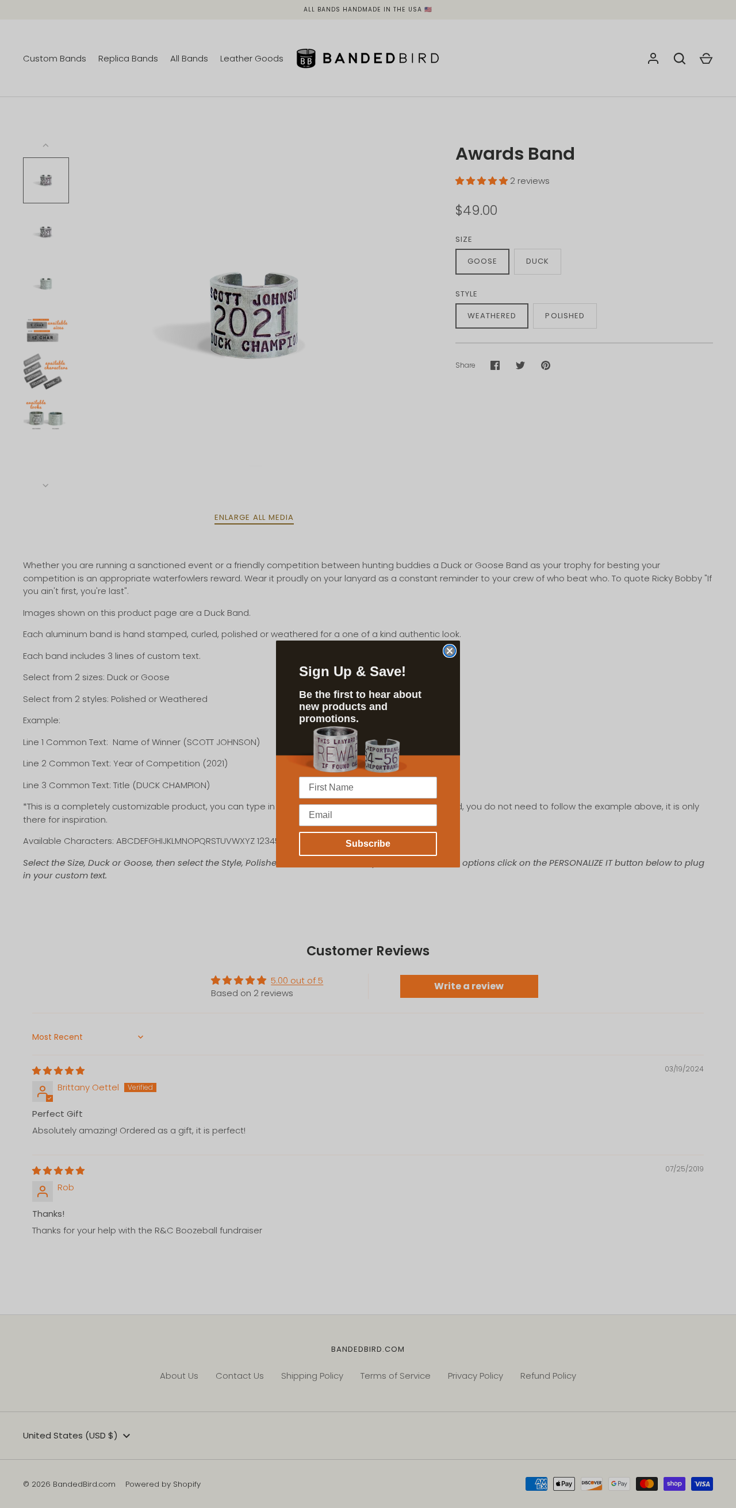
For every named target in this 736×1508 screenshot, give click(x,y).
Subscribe (368, 844)
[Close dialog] (449, 651)
